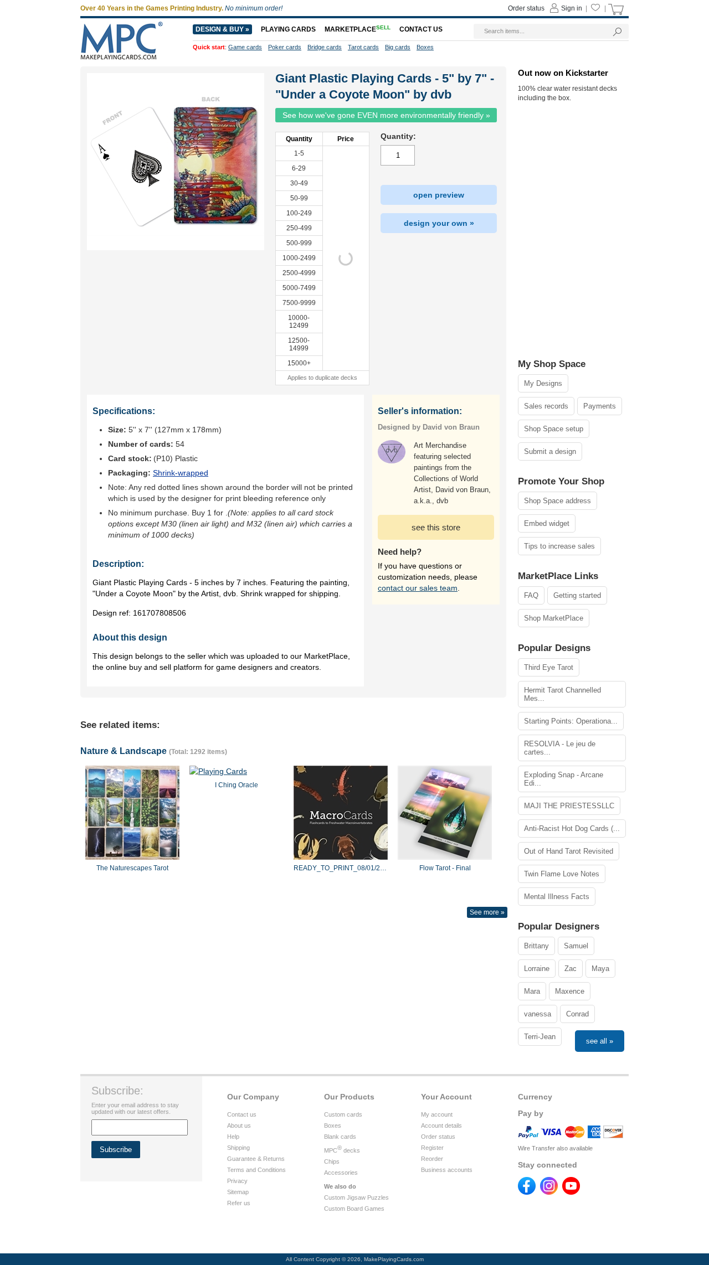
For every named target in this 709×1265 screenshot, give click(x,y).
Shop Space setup (553, 429)
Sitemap (238, 1192)
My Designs (543, 383)
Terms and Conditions (256, 1169)
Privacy (237, 1181)
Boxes (332, 1125)
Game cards (245, 47)
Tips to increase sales (559, 546)
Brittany (536, 946)
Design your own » (439, 223)
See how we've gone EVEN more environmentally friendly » (386, 115)
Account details (441, 1125)
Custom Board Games (354, 1208)
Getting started (577, 595)
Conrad (577, 1014)
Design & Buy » (222, 29)
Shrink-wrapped (180, 472)
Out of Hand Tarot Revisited (568, 851)
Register (432, 1147)
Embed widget (546, 523)
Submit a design (550, 451)
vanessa (537, 1014)
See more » (487, 912)
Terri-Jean (540, 1036)
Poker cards (284, 47)
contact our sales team (418, 588)
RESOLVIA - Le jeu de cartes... (559, 748)
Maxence (569, 991)
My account (437, 1114)
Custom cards (343, 1114)
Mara (532, 991)
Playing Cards (288, 29)
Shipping (238, 1147)
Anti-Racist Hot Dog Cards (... (572, 828)
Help (233, 1136)
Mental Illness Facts (556, 896)
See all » (599, 1041)
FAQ (531, 595)
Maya (600, 968)
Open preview (438, 194)
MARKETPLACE (358, 29)
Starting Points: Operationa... (571, 721)
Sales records (546, 406)
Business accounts (446, 1169)
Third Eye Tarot (548, 667)
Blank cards (340, 1136)
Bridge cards (324, 47)
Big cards (397, 47)
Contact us (241, 1114)
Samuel (576, 946)
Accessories (341, 1172)
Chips (332, 1161)
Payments (599, 406)
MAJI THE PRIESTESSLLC (569, 806)
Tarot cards (363, 47)
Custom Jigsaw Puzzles (356, 1197)
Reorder (432, 1158)
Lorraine (536, 968)
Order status (438, 1136)
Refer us (238, 1203)
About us (239, 1125)
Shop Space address (557, 501)
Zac (570, 968)
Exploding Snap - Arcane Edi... (563, 779)
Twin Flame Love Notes (561, 874)
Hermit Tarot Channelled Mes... (562, 694)
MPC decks (342, 1150)
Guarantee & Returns (256, 1158)
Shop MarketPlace (553, 618)
